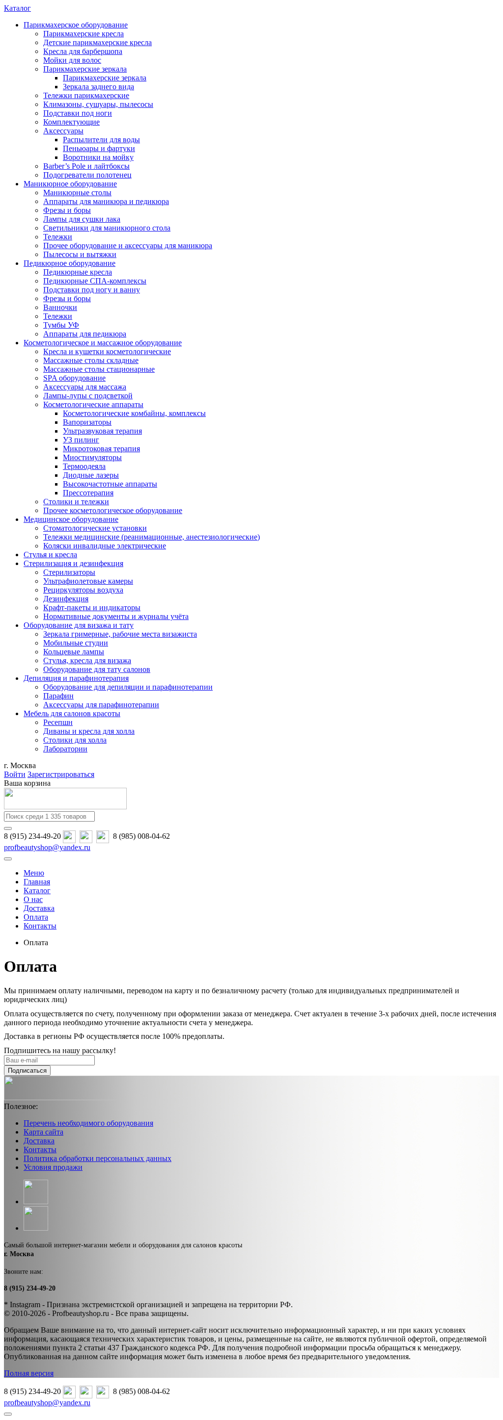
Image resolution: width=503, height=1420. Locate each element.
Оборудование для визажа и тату (79, 625)
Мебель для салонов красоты (72, 713)
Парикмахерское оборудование (76, 25)
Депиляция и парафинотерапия (76, 678)
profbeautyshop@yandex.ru (47, 847)
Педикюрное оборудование (69, 263)
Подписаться (27, 1070)
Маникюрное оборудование (70, 184)
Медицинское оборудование (71, 519)
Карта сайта (43, 1132)
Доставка (39, 1140)
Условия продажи (53, 1167)
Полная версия (29, 1373)
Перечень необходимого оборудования (88, 1123)
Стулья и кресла (50, 554)
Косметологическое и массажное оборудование (103, 342)
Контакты (40, 1149)
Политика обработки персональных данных (97, 1158)
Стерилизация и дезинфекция (73, 563)
